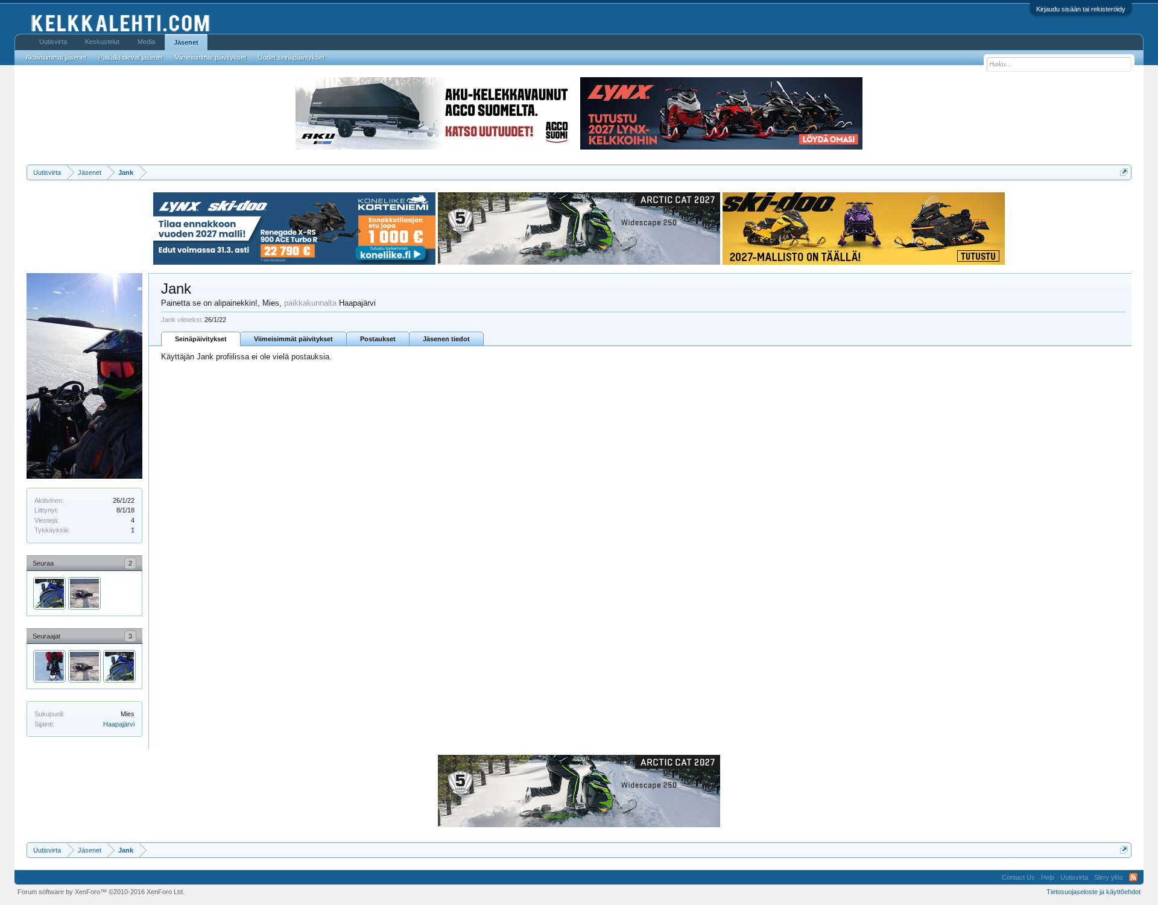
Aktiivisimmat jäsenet (55, 57)
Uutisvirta (53, 41)
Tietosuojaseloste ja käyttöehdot (1093, 891)
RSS (1133, 877)
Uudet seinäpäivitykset (291, 57)
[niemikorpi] (84, 593)
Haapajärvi (118, 724)
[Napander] (49, 666)
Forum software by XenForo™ (101, 891)
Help (1047, 877)
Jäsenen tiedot (446, 338)
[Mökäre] (49, 593)
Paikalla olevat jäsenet (130, 57)
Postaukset (378, 338)
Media (146, 41)
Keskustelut (102, 41)
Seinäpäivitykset (201, 338)
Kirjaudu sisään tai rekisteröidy (1080, 9)
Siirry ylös (1108, 877)
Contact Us (1018, 877)
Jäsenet (186, 42)
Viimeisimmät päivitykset (293, 338)
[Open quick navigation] (1124, 172)
